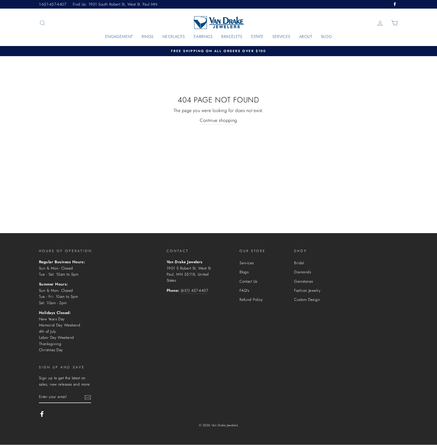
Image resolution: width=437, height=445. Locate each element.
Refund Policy (251, 299)
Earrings (203, 36)
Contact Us (248, 281)
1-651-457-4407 (52, 4)
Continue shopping (218, 120)
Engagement (119, 36)
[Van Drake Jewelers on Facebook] (42, 414)
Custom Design (307, 299)
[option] (218, 51)
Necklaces (173, 36)
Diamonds (302, 272)
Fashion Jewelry (307, 290)
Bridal (299, 263)
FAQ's (244, 290)
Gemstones (303, 281)
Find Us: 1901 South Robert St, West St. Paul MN (115, 4)
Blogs (244, 272)
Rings (147, 36)
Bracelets (231, 36)
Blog (326, 36)
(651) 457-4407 (194, 290)
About (305, 36)
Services (281, 36)
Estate (257, 36)
